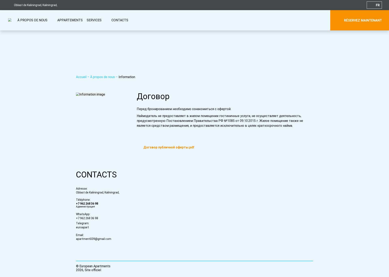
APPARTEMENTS (70, 20)
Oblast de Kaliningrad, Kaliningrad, (97, 192)
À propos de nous (103, 77)
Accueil (81, 77)
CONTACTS (119, 20)
